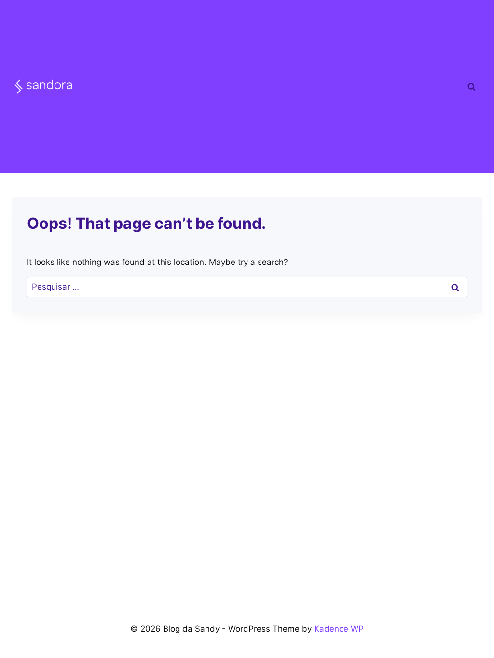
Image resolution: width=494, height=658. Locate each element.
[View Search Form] (471, 87)
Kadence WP (339, 628)
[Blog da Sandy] (43, 86)
